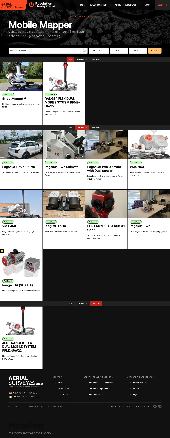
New (70, 59)
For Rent (96, 59)
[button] (99, 5)
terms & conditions (142, 407)
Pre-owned (82, 59)
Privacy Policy (127, 407)
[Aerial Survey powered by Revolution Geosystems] (12, 5)
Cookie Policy (115, 407)
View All (155, 51)
